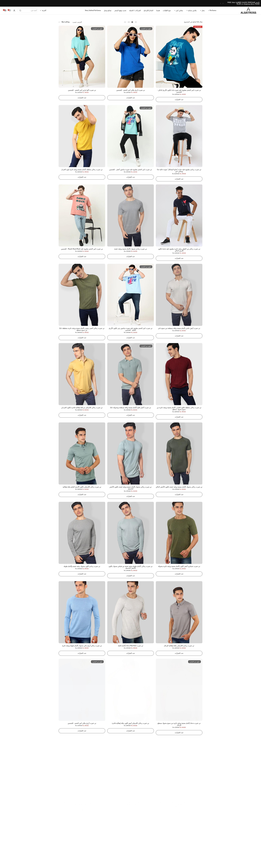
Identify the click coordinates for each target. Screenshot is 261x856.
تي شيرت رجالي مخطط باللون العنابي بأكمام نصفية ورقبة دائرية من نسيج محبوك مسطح (179, 408)
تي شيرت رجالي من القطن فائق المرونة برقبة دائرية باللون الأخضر (82, 803)
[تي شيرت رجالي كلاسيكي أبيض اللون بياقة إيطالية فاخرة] (130, 690)
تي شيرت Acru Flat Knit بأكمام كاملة (130, 646)
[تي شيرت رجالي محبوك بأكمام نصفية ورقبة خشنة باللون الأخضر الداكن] (179, 453)
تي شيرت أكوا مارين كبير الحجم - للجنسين (82, 90)
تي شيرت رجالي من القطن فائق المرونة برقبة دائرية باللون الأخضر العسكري (179, 803)
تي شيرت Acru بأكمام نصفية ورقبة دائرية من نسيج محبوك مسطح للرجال (179, 724)
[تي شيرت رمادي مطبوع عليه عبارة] (179, 136)
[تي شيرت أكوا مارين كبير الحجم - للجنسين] (82, 57)
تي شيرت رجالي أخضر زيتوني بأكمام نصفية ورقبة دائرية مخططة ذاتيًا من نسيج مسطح (81, 329)
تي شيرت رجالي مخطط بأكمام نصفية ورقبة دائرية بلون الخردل (81, 169)
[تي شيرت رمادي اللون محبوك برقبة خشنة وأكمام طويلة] (82, 533)
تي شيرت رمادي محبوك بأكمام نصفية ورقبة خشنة (130, 249)
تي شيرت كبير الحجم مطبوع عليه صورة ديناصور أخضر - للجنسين (130, 169)
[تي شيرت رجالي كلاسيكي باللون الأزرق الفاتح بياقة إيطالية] (82, 453)
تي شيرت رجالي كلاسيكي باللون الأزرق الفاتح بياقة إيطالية (82, 487)
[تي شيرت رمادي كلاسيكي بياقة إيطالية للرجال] (179, 612)
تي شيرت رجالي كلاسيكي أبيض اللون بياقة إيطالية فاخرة (130, 723)
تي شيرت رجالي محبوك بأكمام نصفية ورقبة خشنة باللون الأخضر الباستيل (130, 488)
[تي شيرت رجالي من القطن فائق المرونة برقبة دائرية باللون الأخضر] (82, 769)
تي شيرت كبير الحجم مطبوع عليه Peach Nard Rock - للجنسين (82, 249)
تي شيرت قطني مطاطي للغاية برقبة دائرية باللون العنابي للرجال (130, 803)
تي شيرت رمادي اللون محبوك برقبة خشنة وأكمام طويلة (82, 566)
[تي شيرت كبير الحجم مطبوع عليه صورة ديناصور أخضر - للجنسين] (130, 136)
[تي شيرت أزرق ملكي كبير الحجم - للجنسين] (130, 57)
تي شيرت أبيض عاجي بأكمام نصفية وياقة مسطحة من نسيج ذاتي (179, 328)
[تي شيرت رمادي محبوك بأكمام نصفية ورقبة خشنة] (130, 215)
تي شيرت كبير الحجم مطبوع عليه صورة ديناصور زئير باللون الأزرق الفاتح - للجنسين (130, 329)
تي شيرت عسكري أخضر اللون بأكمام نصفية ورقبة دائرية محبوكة (179, 566)
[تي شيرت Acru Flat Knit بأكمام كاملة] (130, 612)
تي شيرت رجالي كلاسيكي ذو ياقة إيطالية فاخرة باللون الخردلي (81, 407)
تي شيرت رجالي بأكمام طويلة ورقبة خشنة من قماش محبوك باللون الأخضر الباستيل (130, 567)
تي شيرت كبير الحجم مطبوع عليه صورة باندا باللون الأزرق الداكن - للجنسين (179, 91)
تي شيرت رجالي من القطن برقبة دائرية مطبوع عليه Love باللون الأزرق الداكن (179, 250)
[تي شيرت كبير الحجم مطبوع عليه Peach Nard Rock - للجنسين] (82, 215)
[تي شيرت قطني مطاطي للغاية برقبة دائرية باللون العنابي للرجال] (130, 769)
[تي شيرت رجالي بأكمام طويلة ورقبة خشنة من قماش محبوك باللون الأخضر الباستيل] (130, 533)
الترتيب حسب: (77, 22)
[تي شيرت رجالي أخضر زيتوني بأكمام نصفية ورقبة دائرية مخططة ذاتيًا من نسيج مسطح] (82, 295)
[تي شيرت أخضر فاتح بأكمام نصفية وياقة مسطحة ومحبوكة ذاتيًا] (130, 374)
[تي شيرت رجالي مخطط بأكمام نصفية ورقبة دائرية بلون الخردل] (82, 136)
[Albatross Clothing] (248, 10)
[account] (14, 10)
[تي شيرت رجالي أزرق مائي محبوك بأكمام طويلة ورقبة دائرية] (82, 612)
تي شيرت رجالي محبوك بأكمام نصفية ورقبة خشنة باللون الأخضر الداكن (179, 487)
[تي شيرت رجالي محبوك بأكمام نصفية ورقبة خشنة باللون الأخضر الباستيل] (130, 453)
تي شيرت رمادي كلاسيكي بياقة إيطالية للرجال (179, 646)
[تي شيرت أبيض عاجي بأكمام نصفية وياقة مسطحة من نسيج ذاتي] (179, 295)
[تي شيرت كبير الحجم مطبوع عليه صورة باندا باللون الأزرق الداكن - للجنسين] (179, 57)
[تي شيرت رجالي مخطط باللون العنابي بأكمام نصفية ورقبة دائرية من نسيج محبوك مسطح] (179, 374)
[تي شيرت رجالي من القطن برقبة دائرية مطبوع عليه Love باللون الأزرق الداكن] (179, 215)
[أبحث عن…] (20, 10)
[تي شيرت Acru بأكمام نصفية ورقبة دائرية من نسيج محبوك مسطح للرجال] (179, 690)
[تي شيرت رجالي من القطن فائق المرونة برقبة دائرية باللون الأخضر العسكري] (179, 769)
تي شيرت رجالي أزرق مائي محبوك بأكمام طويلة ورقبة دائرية (82, 646)
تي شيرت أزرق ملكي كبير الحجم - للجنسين (130, 90)
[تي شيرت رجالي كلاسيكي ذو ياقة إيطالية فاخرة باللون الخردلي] (82, 374)
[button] (220, 3)
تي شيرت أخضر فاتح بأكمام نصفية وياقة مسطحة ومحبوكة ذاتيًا (130, 407)
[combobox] (28, 10)
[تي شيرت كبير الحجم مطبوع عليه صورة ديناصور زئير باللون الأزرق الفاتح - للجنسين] (130, 295)
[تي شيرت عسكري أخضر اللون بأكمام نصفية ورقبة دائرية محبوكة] (179, 533)
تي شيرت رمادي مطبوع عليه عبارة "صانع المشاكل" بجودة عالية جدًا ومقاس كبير (179, 170)
